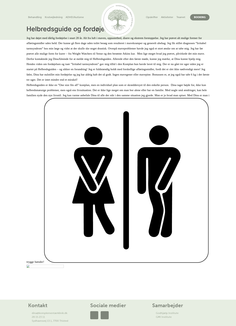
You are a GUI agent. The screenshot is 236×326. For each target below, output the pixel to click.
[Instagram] (105, 315)
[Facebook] (94, 315)
